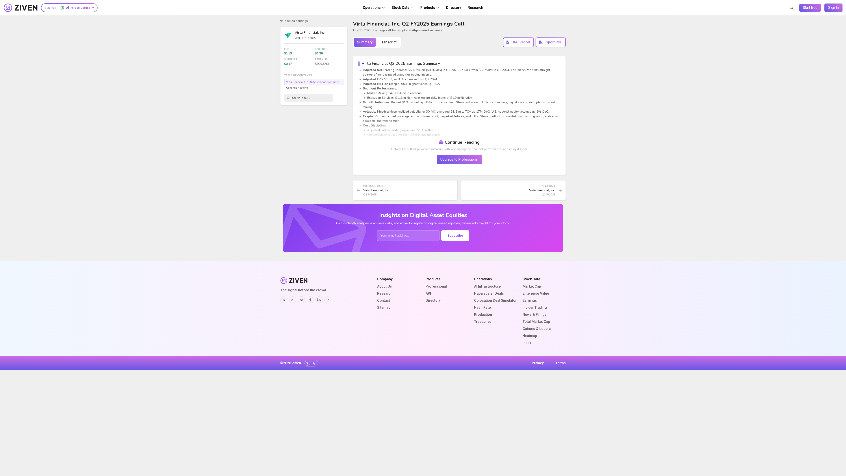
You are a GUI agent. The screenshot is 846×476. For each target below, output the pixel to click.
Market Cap (532, 286)
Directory (433, 300)
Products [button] (427, 8)
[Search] (791, 8)
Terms (560, 363)
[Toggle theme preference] (311, 363)
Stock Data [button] (400, 8)
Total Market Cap (536, 322)
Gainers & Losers (537, 329)
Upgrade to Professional (459, 159)
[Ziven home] (21, 7)
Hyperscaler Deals (489, 293)
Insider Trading (535, 307)
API (428, 293)
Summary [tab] (365, 42)
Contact (383, 300)
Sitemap (383, 307)
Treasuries (483, 322)
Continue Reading (297, 87)
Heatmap (530, 336)
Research (385, 293)
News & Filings (535, 314)
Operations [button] (372, 8)
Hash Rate (482, 307)
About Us (384, 286)
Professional (436, 286)
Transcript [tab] (388, 42)
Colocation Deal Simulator (495, 300)
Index (527, 343)
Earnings (530, 300)
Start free (810, 8)
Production (483, 314)
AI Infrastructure (487, 286)
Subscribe (455, 235)
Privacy (538, 363)
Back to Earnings (296, 21)
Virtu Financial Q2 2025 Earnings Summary (312, 82)
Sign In (833, 8)
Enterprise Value (536, 293)
